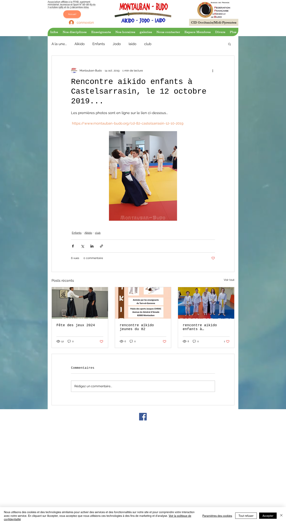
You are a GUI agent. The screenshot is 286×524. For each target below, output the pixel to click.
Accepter (267, 516)
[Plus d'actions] (212, 70)
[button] (54, 32)
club (147, 44)
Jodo (117, 44)
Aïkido (80, 44)
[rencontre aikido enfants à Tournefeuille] (206, 303)
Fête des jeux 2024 (75, 325)
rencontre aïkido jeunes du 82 (137, 327)
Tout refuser (246, 516)
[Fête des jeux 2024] (80, 303)
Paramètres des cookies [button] (217, 516)
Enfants (98, 44)
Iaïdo (132, 44)
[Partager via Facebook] (73, 246)
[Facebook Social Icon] (143, 416)
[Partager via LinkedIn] (92, 246)
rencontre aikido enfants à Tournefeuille (200, 327)
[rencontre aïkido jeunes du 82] (143, 303)
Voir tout (229, 279)
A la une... (59, 44)
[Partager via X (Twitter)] (82, 246)
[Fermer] (281, 515)
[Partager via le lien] (101, 246)
